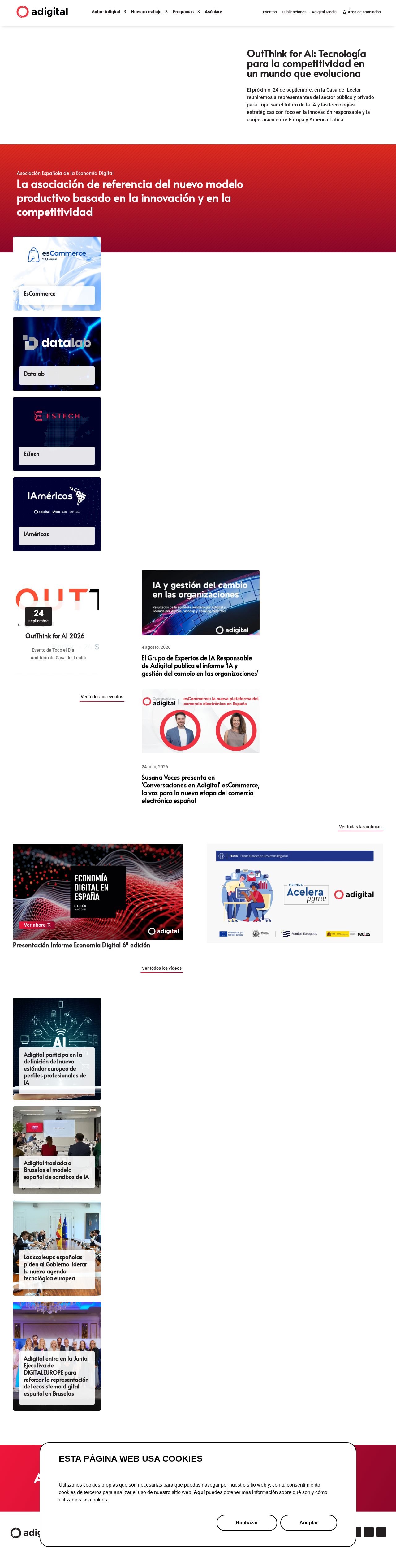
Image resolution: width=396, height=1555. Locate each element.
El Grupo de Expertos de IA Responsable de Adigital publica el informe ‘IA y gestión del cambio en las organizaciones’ (200, 665)
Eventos (270, 12)
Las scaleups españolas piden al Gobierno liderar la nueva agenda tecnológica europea (55, 1267)
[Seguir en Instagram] (356, 1532)
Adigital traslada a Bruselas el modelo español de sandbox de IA (56, 1169)
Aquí (199, 1492)
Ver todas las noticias (360, 826)
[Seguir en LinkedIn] (369, 1532)
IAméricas (36, 534)
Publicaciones (294, 12)
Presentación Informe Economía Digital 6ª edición (81, 945)
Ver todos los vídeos (162, 968)
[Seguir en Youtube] (381, 1532)
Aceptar (308, 1522)
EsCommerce (40, 293)
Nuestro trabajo (146, 11)
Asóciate (213, 11)
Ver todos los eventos (102, 696)
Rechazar (247, 1522)
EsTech (31, 453)
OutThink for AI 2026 (55, 635)
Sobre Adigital (106, 11)
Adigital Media (324, 12)
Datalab (34, 373)
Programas (183, 11)
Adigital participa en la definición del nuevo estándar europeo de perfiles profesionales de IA (55, 1068)
